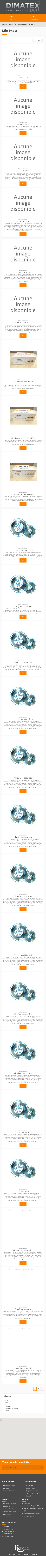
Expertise (29, 1485)
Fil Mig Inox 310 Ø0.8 (23, 1073)
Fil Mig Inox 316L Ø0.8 (23, 896)
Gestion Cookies (8, 1491)
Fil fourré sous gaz (11, 1408)
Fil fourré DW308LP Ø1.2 (23, 1309)
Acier (7, 1400)
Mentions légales (9, 1485)
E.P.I (25, 1511)
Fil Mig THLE (23, 78)
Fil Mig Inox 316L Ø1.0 (23, 955)
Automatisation (9, 1509)
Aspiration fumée (9, 1511)
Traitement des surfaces (8, 1518)
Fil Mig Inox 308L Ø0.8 (23, 550)
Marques (6, 1488)
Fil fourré (8, 1406)
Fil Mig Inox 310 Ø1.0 (23, 1132)
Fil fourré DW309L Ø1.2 (23, 1368)
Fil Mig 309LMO (23, 221)
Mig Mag (7, 1396)
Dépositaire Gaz (32, 1491)
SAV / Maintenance (33, 1493)
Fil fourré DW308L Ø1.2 (23, 1250)
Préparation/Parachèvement (34, 1508)
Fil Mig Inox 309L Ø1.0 (23, 778)
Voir (23, 86)
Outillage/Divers (29, 1516)
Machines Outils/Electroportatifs (31, 1505)
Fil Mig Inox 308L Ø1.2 (23, 663)
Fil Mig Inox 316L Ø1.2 (23, 1014)
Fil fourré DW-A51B (23, 323)
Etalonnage (30, 1488)
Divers (7, 1410)
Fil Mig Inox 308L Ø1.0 (23, 607)
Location (29, 1496)
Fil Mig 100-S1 (23, 124)
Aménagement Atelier (31, 1513)
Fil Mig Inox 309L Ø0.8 (23, 719)
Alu (6, 1404)
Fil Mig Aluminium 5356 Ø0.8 (23, 382)
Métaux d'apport (9, 1514)
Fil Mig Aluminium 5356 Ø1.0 (23, 438)
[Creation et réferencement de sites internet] (23, 1548)
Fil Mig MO (23, 171)
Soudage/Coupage (9, 1504)
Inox (6, 1402)
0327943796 (8, 1536)
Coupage (6, 1506)
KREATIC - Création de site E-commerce (23, 1554)
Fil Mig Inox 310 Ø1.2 (23, 1191)
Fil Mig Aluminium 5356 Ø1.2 (23, 494)
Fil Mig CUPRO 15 (23, 272)
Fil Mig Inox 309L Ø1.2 (23, 837)
